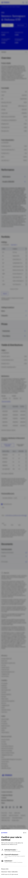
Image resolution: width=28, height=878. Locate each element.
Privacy (9, 871)
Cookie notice (15, 871)
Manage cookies (4, 868)
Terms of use (4, 871)
